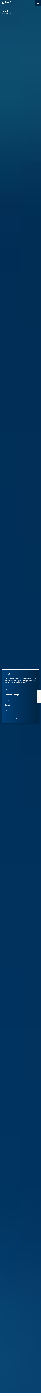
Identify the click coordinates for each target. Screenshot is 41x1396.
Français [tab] (8, 700)
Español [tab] (7, 710)
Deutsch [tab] (8, 705)
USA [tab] (6, 689)
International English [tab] (12, 695)
